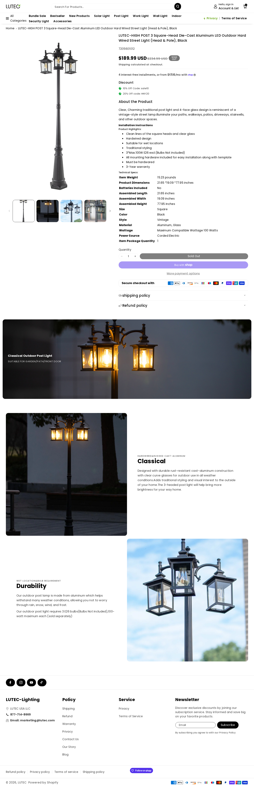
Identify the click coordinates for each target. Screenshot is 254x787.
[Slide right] (110, 211)
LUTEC (22, 782)
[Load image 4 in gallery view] (95, 211)
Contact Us (70, 739)
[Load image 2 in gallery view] (47, 211)
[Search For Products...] (177, 6)
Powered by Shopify (43, 782)
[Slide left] (9, 211)
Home (10, 28)
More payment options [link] (183, 274)
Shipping (124, 64)
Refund (67, 716)
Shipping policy (94, 772)
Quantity (125, 250)
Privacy (67, 732)
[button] (245, 6)
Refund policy (15, 772)
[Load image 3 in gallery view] (71, 211)
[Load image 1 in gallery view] (24, 211)
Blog (65, 755)
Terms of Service (131, 716)
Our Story (69, 747)
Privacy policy (40, 772)
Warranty (69, 724)
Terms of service (66, 772)
